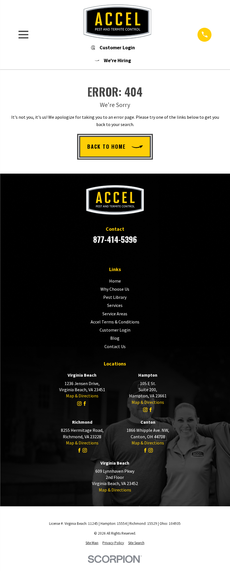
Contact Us (115, 346)
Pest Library (115, 297)
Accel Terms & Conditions (115, 322)
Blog (114, 338)
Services (115, 305)
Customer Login (115, 330)
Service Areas (114, 313)
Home (115, 281)
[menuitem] (92, 543)
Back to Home (106, 146)
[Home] (113, 21)
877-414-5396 (115, 239)
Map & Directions (82, 395)
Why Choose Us (114, 289)
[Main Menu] (23, 34)
